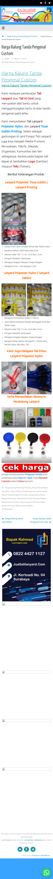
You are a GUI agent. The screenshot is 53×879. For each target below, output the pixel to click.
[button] (46, 872)
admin (7, 59)
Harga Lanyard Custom (10, 502)
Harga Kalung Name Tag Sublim (12, 520)
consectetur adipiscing (33, 840)
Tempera (35, 855)
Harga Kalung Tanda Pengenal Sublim (31, 498)
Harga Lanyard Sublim (24, 505)
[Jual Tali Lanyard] (41, 3)
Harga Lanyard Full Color (30, 502)
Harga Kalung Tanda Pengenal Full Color (40, 520)
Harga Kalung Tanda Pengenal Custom (22, 36)
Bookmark (9, 509)
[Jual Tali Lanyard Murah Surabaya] (45, 3)
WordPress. (45, 855)
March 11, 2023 (20, 59)
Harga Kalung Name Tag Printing (18, 488)
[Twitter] (49, 3)
